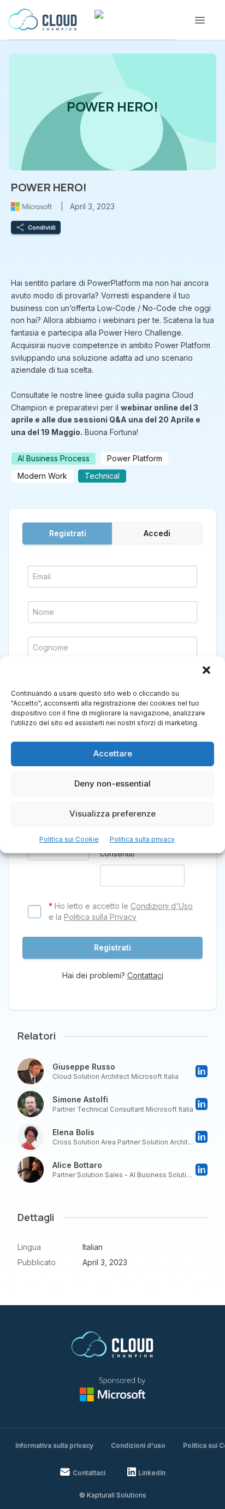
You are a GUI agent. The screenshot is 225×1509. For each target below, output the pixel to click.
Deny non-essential (112, 783)
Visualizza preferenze (112, 813)
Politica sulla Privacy (100, 916)
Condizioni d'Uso (162, 906)
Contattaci (145, 975)
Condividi (42, 227)
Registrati (67, 533)
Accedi (157, 533)
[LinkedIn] (202, 1071)
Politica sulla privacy (142, 839)
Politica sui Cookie (69, 839)
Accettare (112, 753)
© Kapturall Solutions (112, 1495)
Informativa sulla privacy (54, 1445)
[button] (207, 671)
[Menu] (200, 20)
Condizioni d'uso (138, 1445)
